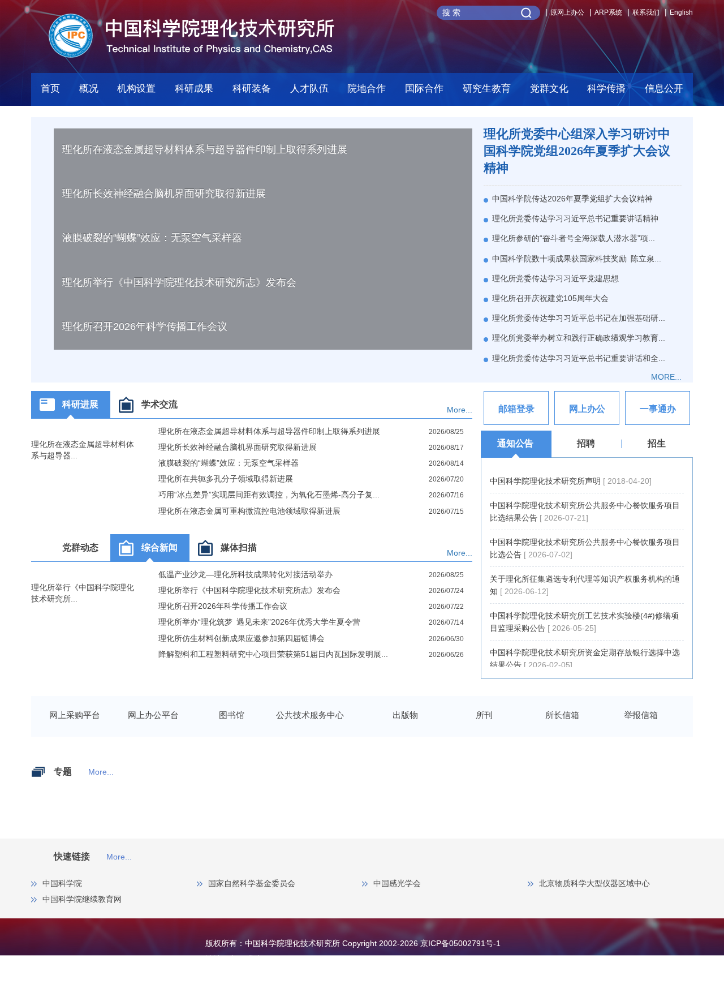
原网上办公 (567, 12)
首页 (50, 88)
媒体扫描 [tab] (239, 547)
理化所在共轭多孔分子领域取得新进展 (225, 478)
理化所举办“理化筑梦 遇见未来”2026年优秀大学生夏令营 (259, 621)
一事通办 (658, 409)
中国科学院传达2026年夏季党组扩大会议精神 (572, 198)
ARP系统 (608, 12)
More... (459, 409)
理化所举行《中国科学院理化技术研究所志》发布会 (179, 282)
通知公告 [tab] (515, 443)
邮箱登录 (516, 409)
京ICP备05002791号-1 (460, 943)
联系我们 (646, 12)
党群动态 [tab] (80, 547)
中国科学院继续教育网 (82, 899)
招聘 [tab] (586, 443)
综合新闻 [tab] (159, 547)
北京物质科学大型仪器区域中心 (594, 883)
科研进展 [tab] (80, 404)
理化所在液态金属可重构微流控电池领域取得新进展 (249, 510)
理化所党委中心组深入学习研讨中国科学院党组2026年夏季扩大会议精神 (577, 151)
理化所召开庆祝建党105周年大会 (550, 298)
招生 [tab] (657, 443)
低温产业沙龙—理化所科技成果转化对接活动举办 (245, 574)
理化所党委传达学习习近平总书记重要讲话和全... (578, 358)
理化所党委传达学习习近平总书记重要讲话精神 (575, 218)
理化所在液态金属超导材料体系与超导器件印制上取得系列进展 (204, 149)
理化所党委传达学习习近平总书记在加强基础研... (578, 318)
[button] (252, 92)
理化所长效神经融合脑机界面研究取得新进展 (164, 193)
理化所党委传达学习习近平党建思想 (555, 278)
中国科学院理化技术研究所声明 (546, 480)
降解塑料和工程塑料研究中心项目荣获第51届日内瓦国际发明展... (273, 654)
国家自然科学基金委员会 (251, 883)
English (681, 12)
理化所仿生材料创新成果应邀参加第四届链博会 (241, 638)
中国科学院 (62, 883)
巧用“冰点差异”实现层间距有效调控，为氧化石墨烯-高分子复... (269, 494)
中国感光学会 (397, 883)
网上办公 (587, 409)
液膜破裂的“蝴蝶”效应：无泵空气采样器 (152, 237)
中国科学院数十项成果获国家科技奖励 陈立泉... (576, 258)
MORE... (666, 376)
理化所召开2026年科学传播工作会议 (144, 326)
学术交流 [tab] (159, 404)
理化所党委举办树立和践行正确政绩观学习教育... (578, 337)
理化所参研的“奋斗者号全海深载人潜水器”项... (573, 238)
